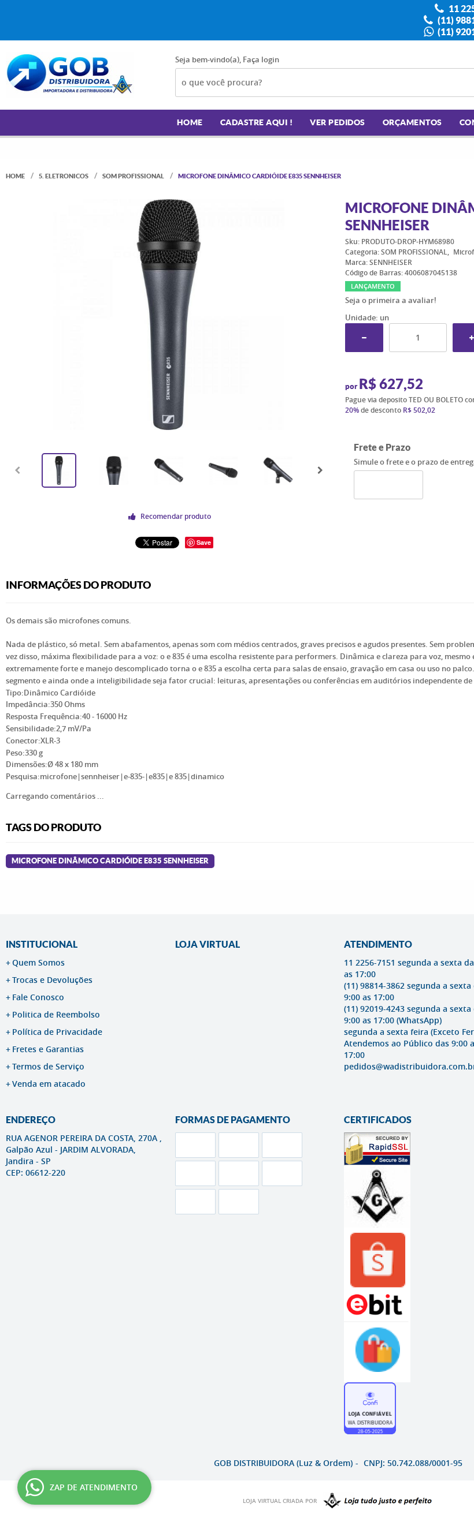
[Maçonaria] (375, 1501)
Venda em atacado (49, 1083)
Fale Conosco (38, 997)
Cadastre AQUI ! (256, 122)
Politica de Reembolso (56, 1014)
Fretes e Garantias (48, 1049)
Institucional (41, 944)
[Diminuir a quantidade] (364, 337)
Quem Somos (38, 962)
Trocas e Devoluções (52, 979)
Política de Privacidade (57, 1031)
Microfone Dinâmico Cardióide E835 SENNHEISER (110, 861)
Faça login (261, 59)
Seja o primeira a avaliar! (390, 300)
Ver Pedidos (337, 122)
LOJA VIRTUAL (207, 944)
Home (190, 122)
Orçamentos (412, 122)
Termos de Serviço (48, 1066)
